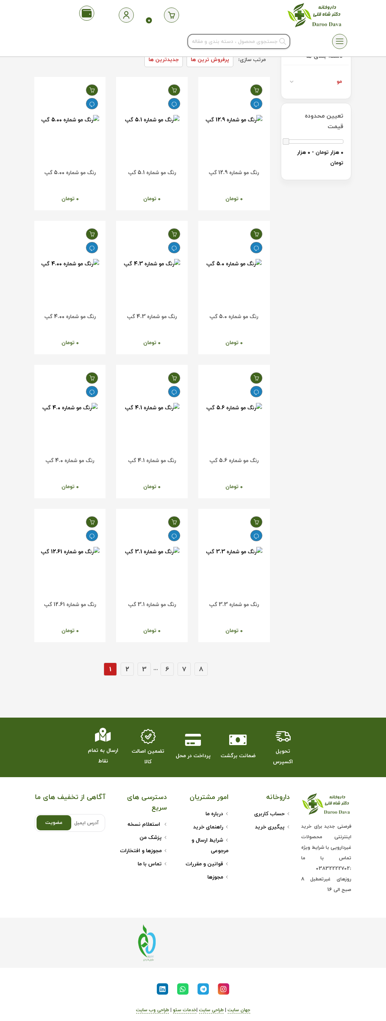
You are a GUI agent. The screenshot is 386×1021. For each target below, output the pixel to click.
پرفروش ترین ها (210, 59)
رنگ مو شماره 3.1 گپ (152, 604)
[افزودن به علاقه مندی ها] (256, 90)
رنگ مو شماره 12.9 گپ (234, 172)
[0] (171, 15)
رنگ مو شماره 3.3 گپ (234, 604)
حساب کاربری (269, 813)
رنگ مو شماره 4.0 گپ (70, 460)
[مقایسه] (256, 103)
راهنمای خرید (208, 827)
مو (339, 81)
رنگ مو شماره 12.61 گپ (70, 604)
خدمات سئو (184, 1010)
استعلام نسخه (144, 824)
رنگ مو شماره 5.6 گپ (234, 460)
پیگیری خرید (270, 827)
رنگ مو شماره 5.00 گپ (70, 172)
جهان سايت (239, 1010)
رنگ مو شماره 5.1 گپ (152, 172)
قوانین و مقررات (204, 864)
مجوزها (215, 877)
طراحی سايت (211, 1010)
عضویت (54, 822)
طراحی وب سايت (152, 1010)
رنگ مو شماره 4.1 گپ (152, 460)
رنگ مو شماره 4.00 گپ (70, 316)
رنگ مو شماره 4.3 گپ (152, 316)
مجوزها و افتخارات (141, 850)
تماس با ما (150, 864)
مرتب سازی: (252, 59)
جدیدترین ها (164, 59)
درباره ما (214, 813)
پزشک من (150, 837)
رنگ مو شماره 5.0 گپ (234, 316)
